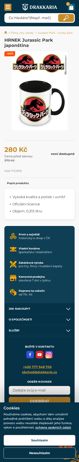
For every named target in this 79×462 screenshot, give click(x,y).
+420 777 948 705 (37, 367)
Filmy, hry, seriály (22, 32)
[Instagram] (49, 354)
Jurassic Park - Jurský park (55, 32)
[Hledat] (66, 18)
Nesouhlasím (39, 453)
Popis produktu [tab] (18, 183)
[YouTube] (39, 354)
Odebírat (39, 401)
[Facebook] (30, 354)
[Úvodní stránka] (6, 32)
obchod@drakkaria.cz (39, 372)
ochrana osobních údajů (53, 427)
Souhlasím (39, 440)
